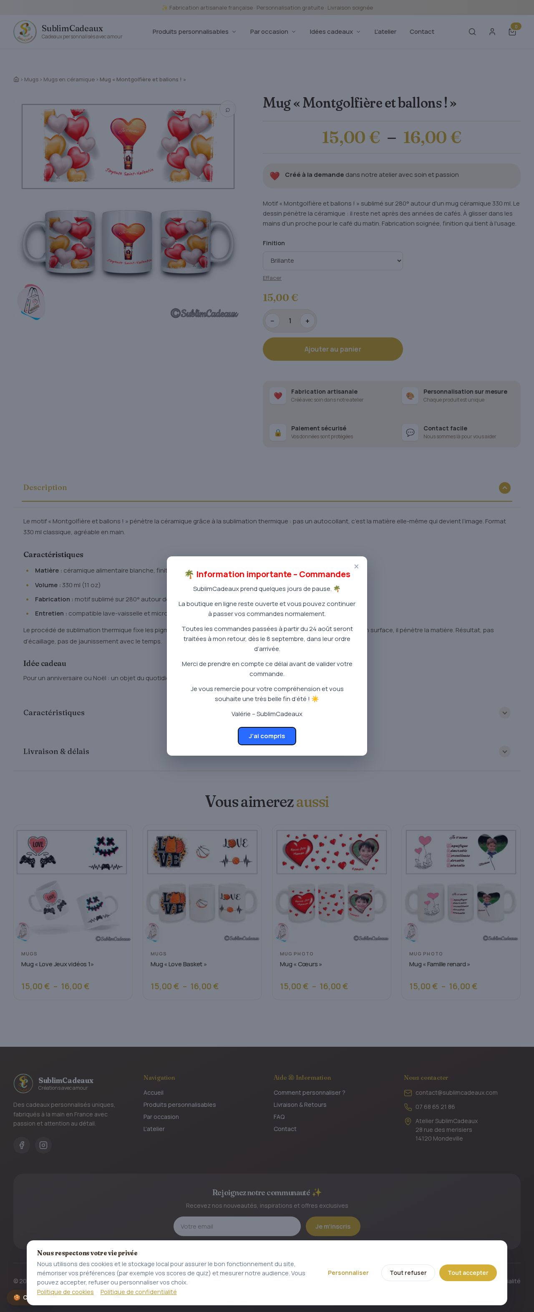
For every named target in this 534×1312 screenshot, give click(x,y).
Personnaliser (348, 1273)
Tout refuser (408, 1273)
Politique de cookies (65, 1292)
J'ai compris (267, 735)
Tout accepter (468, 1273)
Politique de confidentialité (139, 1292)
